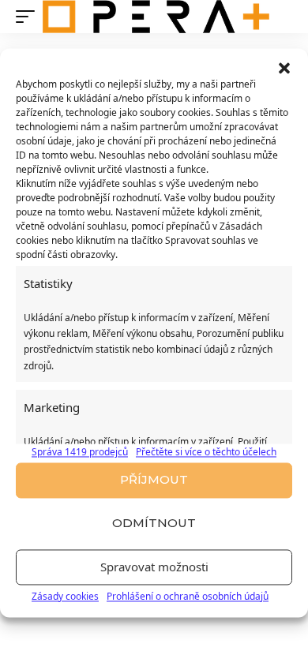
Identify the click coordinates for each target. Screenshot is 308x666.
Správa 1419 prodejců (80, 452)
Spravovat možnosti (154, 567)
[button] (284, 68)
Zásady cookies (65, 596)
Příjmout (154, 480)
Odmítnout (154, 523)
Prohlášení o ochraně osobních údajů (188, 596)
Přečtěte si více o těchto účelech (206, 452)
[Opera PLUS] (156, 16)
